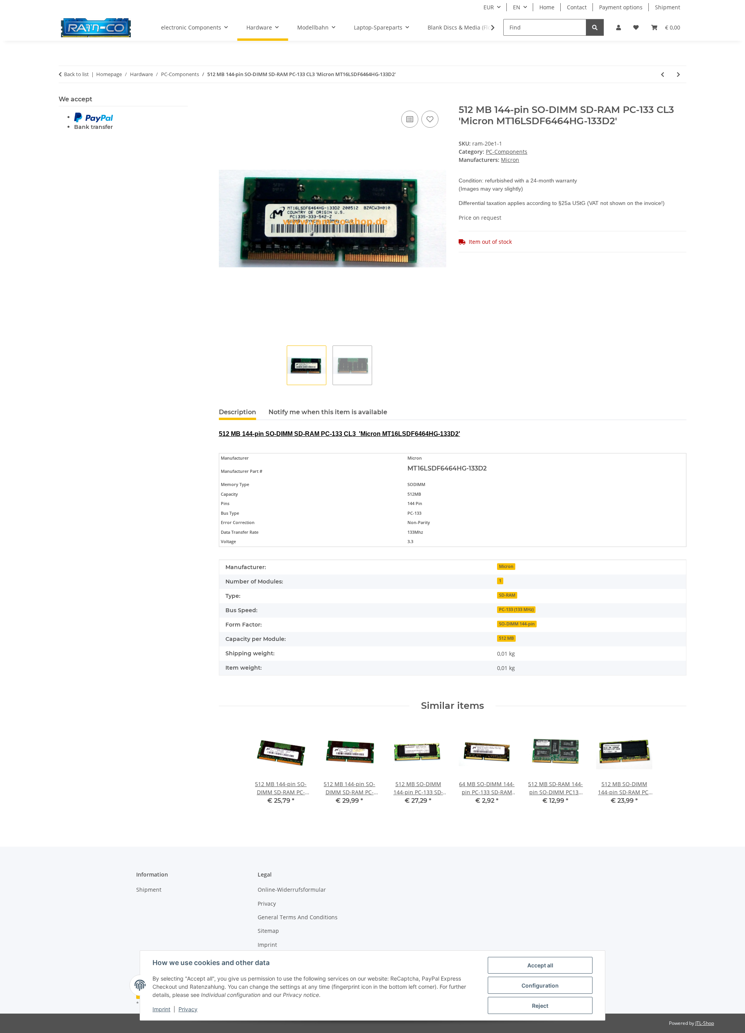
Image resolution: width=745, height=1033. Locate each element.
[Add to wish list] (429, 119)
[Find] (595, 27)
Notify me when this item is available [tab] (328, 412)
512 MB (506, 638)
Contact (577, 7)
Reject (540, 1005)
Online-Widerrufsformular (292, 889)
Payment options (621, 7)
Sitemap (268, 930)
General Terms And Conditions (298, 917)
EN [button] (516, 7)
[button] (618, 27)
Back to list (76, 74)
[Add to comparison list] (409, 119)
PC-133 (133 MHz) (516, 609)
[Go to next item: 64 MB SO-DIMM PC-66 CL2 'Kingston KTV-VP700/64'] (678, 74)
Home (546, 7)
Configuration (540, 985)
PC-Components (506, 151)
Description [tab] (237, 412)
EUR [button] (488, 7)
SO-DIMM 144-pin (517, 624)
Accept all (540, 965)
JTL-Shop (704, 1023)
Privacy (188, 1009)
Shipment (667, 7)
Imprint (161, 1009)
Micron (506, 566)
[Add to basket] (225, 100)
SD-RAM (507, 595)
